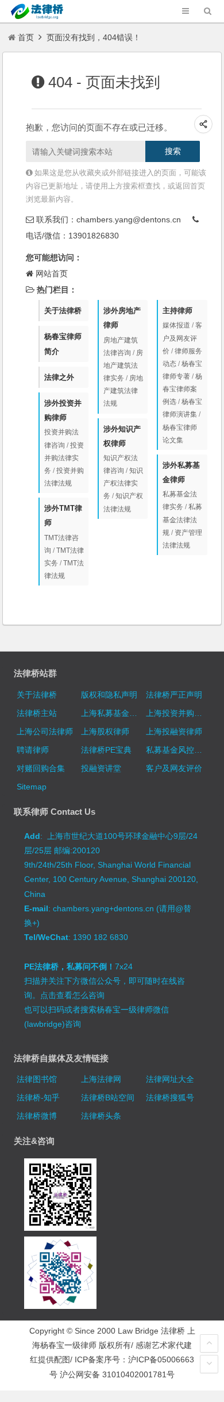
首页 (26, 37)
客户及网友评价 (182, 338)
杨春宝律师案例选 (182, 389)
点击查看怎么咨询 (72, 995)
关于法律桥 (63, 310)
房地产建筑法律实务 (123, 365)
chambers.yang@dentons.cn (128, 219)
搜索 (173, 151)
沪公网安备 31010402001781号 (117, 1374)
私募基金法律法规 (182, 519)
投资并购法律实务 (64, 458)
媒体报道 (176, 325)
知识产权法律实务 (123, 483)
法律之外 (59, 377)
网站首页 (52, 273)
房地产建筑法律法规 (123, 390)
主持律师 (177, 310)
